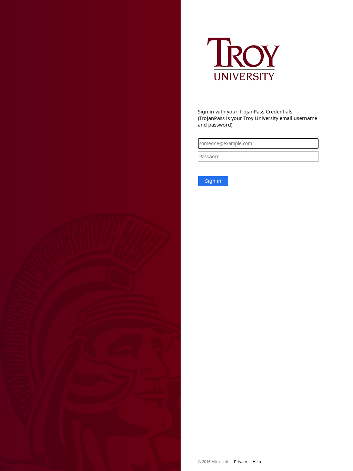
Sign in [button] (213, 181)
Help (257, 461)
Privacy (240, 461)
